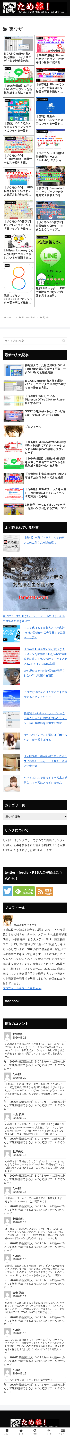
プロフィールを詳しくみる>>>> (22, 988)
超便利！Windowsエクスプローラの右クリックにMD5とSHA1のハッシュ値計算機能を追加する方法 (45, 718)
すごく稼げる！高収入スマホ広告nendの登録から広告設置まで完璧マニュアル (44, 632)
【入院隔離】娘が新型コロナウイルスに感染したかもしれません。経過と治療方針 (45, 761)
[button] (64, 341)
